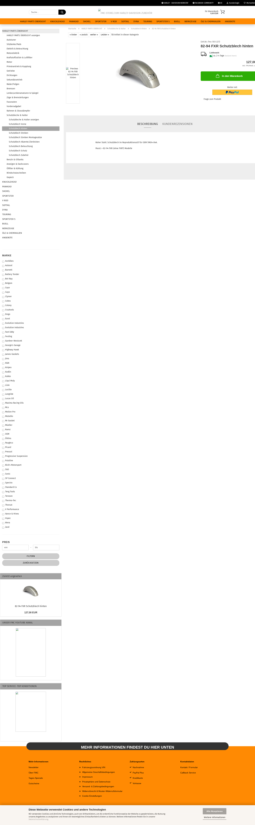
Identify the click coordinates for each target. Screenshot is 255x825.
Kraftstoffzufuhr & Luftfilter (19, 57)
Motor (9, 62)
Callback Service (188, 772)
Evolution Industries (14, 323)
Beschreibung (147, 124)
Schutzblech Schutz (18, 150)
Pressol (8, 451)
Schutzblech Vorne (17, 124)
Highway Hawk (12, 349)
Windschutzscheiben (16, 173)
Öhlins (8, 438)
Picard (8, 447)
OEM (7, 434)
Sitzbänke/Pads (14, 44)
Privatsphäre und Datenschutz (96, 782)
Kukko (8, 376)
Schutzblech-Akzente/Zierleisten (24, 142)
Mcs (7, 407)
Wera (7, 522)
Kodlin (8, 372)
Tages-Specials (36, 778)
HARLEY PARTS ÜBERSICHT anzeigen (23, 35)
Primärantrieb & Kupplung (19, 66)
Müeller (8, 425)
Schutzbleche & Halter (17, 115)
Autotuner (11, 40)
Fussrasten (12, 102)
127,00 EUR (30, 612)
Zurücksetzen (31, 563)
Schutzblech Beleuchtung (21, 146)
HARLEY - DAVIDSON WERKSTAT (175, 3)
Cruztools (9, 310)
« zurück (84, 34)
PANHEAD (74, 21)
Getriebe (11, 71)
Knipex (8, 367)
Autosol (8, 265)
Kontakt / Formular (189, 767)
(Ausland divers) (231, 56)
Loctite (8, 389)
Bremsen (11, 88)
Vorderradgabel (14, 106)
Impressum (87, 777)
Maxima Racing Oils (14, 403)
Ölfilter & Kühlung (15, 168)
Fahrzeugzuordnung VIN (93, 767)
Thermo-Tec (10, 500)
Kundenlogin (233, 3)
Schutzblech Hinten (18, 128)
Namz (7, 429)
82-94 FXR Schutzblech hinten (31, 606)
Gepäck (10, 177)
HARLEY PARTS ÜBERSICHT (33, 21)
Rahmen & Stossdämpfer (18, 111)
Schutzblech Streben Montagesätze (25, 137)
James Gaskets (12, 354)
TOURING (147, 21)
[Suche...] (62, 12)
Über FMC (33, 772)
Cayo (7, 287)
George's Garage (13, 345)
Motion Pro (10, 412)
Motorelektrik (13, 53)
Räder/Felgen (13, 84)
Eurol (7, 318)
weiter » (94, 34)
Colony (8, 305)
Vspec (8, 518)
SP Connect (10, 478)
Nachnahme (138, 767)
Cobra (8, 301)
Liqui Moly (10, 380)
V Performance (12, 509)
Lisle (7, 385)
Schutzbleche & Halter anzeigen (24, 119)
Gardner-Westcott (13, 341)
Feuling (8, 336)
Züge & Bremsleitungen (18, 97)
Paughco (9, 443)
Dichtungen (12, 75)
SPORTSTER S (163, 21)
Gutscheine (34, 783)
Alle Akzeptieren (214, 811)
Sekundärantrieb (14, 79)
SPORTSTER (100, 21)
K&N (7, 363)
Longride (9, 394)
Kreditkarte (138, 778)
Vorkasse (137, 783)
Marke (7, 255)
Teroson (9, 496)
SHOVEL (87, 21)
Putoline (9, 460)
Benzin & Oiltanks (15, 159)
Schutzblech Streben (18, 133)
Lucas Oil (9, 398)
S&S (7, 469)
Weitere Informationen (214, 817)
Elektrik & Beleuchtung (17, 48)
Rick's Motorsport (13, 465)
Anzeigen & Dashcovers (18, 164)
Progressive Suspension (16, 456)
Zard (7, 527)
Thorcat (8, 505)
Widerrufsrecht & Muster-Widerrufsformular (102, 791)
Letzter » (105, 34)
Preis (6, 542)
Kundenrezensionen (177, 124)
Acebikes (9, 261)
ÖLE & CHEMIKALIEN (210, 21)
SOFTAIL (125, 21)
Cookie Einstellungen (92, 796)
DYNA (136, 21)
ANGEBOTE (230, 21)
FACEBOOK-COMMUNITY (204, 3)
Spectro (8, 482)
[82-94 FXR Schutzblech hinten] (139, 74)
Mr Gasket (10, 420)
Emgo (7, 314)
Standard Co (11, 487)
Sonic (7, 474)
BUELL (177, 21)
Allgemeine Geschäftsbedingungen (98, 772)
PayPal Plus (138, 772)
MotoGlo (9, 416)
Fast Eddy (9, 332)
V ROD (114, 21)
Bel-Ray (9, 278)
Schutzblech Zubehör (18, 155)
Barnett (8, 270)
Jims (7, 358)
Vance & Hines (12, 514)
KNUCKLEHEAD (57, 21)
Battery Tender (12, 274)
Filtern (31, 556)
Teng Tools (10, 491)
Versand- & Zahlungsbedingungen (98, 786)
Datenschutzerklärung (38, 819)
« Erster (73, 34)
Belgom (8, 283)
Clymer (8, 296)
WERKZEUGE (190, 21)
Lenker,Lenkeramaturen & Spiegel (22, 93)
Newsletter (34, 767)
